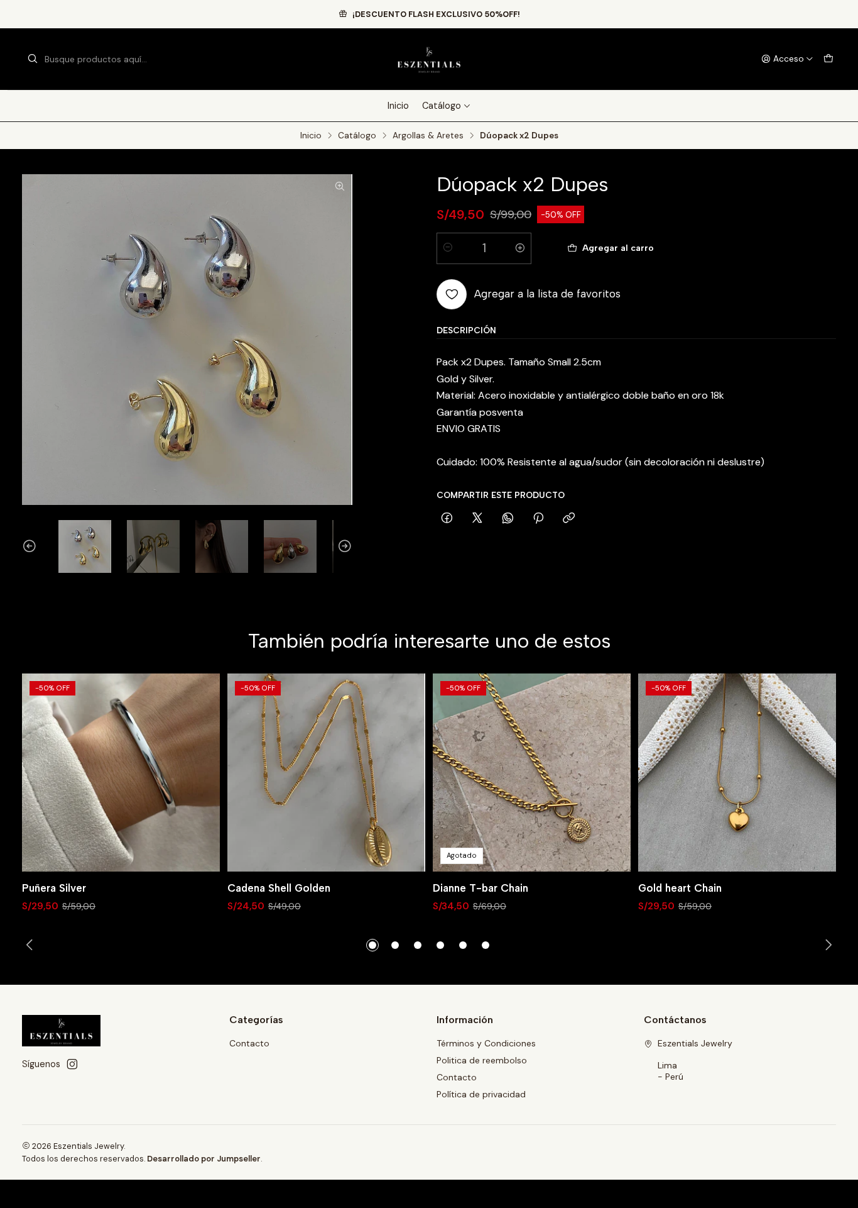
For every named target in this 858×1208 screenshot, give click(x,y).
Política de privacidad (481, 1094)
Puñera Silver (54, 888)
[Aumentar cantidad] (520, 248)
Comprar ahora (762, 247)
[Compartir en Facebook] (447, 518)
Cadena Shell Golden (278, 888)
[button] (372, 945)
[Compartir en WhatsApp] (507, 518)
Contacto (249, 1043)
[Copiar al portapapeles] (568, 518)
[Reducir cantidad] (448, 248)
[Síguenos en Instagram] (72, 1064)
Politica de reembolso (482, 1060)
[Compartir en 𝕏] (477, 518)
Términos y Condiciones (486, 1043)
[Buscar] (32, 59)
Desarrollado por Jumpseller (204, 1158)
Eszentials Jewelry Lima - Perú (695, 1060)
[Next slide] (343, 546)
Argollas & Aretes (428, 135)
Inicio (398, 105)
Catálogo (441, 105)
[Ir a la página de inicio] (428, 59)
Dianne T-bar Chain (480, 888)
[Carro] (828, 59)
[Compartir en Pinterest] (538, 518)
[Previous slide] (31, 546)
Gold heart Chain (680, 888)
